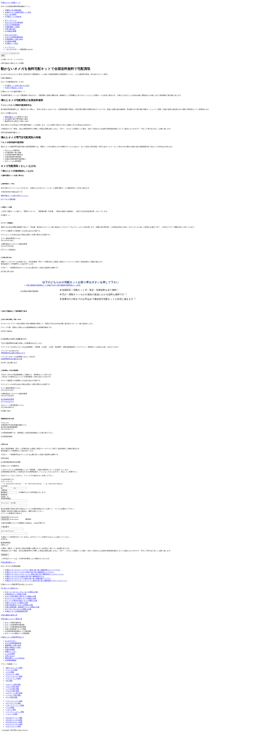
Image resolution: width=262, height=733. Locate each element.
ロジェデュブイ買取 (13, 703)
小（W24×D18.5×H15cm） (12, 484)
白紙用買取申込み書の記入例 (11, 359)
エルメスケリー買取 (13, 726)
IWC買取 (9, 681)
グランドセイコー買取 (14, 676)
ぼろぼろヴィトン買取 (14, 718)
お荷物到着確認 (10, 660)
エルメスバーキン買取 (14, 724)
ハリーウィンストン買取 (15, 712)
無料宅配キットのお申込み (15, 658)
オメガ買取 (10, 672)
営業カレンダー (10, 652)
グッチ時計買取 (12, 697)
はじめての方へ (10, 641)
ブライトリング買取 (13, 678)
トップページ (10, 47)
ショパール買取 (12, 714)
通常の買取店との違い (13, 647)
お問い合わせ (10, 656)
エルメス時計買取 (12, 687)
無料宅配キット (10, 117)
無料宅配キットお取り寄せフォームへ (15, 195)
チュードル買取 (12, 670)
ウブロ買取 (10, 707)
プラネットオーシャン (59, 581)
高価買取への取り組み (13, 645)
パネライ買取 (11, 710)
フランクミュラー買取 (14, 701)
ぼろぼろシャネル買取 (14, 720)
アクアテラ (47, 578)
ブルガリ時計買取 (12, 691)
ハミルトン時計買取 (13, 695)
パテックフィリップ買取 (15, 705)
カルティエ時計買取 (13, 684)
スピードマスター (54, 570)
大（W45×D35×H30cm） (54, 484)
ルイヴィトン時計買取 (14, 693)
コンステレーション (56, 574)
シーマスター (49, 572)
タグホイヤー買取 (12, 674)
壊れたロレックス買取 (14, 668)
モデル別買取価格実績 (13, 643)
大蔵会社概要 (10, 649)
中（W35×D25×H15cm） (34, 484)
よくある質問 (10, 654)
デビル (41, 576)
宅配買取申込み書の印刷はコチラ (13, 353)
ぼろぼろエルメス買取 (14, 722)
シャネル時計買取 (12, 689)
